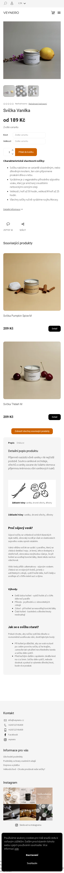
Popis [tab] (11, 443)
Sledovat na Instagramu (30, 825)
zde (17, 849)
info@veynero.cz (16, 720)
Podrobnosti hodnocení (38, 104)
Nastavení (32, 855)
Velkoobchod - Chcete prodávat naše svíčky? (24, 769)
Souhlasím (32, 863)
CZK (20, 3)
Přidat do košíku (26, 152)
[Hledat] (6, 3)
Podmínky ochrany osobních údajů (19, 761)
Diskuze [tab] (20, 443)
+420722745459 (15, 725)
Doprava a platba (11, 765)
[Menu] (59, 12)
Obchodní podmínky (13, 756)
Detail (54, 328)
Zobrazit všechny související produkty (32, 431)
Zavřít (23, 220)
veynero (12, 739)
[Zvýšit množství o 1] (12, 150)
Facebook (13, 734)
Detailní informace (11, 209)
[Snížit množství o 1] (12, 154)
